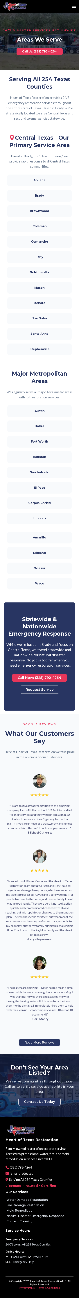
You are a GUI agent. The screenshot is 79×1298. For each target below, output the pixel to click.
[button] (73, 6)
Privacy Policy (27, 1287)
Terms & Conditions (48, 1287)
